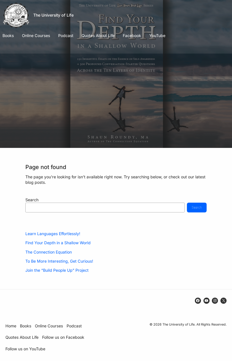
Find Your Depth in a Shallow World (58, 242)
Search (32, 199)
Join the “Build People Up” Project (57, 270)
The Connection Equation (48, 252)
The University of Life (53, 15)
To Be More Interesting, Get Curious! (59, 261)
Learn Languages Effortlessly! (52, 233)
